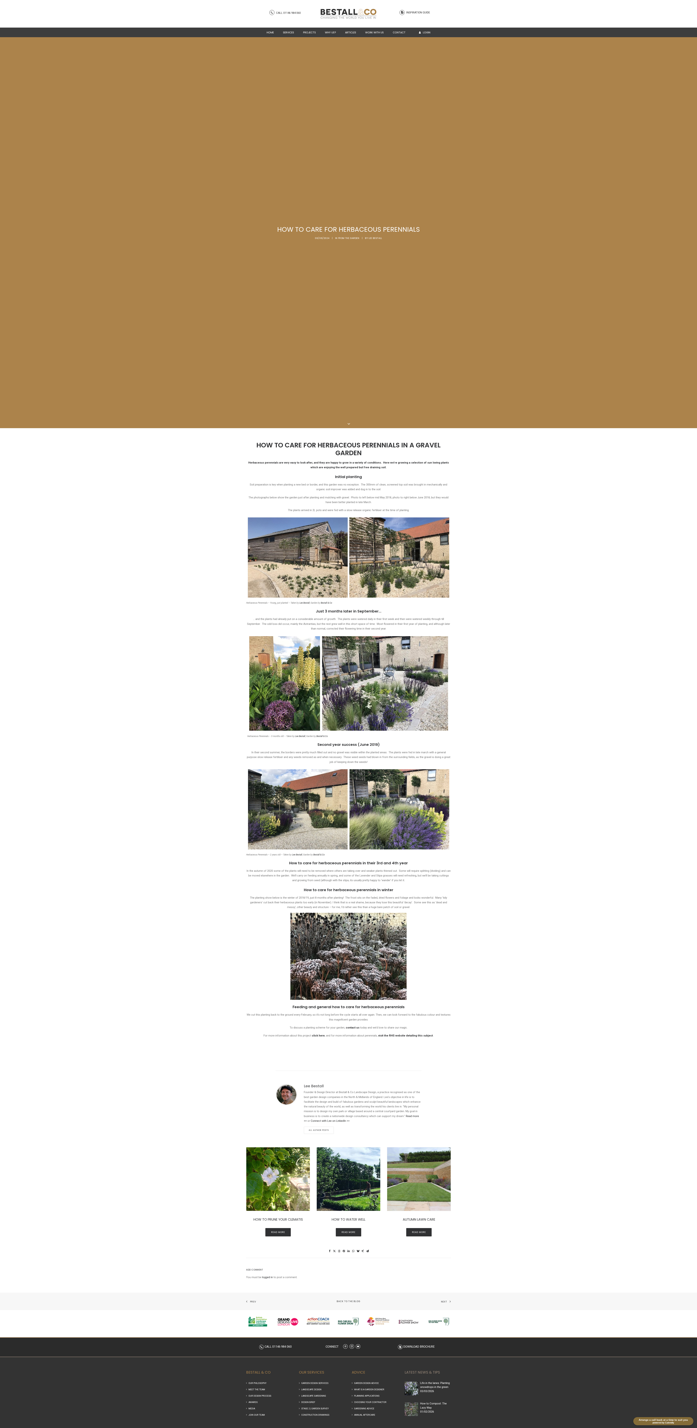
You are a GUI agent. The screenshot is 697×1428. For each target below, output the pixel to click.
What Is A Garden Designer (369, 1389)
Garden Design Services (314, 1383)
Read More (278, 1232)
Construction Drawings (315, 1415)
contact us (352, 1027)
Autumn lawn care (419, 1219)
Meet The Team (256, 1389)
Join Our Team (256, 1415)
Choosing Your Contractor (370, 1402)
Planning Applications (366, 1396)
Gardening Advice (364, 1408)
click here (318, 1035)
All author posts (319, 1130)
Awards (253, 1402)
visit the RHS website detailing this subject (405, 1035)
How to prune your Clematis (278, 1219)
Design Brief (308, 1402)
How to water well (348, 1219)
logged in (267, 1277)
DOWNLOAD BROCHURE (419, 1346)
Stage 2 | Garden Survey (315, 1408)
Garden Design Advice (366, 1383)
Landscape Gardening (313, 1396)
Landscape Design (311, 1389)
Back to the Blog (348, 1301)
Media (251, 1408)
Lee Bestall (375, 238)
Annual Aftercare (364, 1415)
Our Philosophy (257, 1383)
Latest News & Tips (422, 1372)
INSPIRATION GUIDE (417, 12)
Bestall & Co (326, 603)
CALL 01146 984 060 (288, 13)
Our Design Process (259, 1396)
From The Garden (348, 238)
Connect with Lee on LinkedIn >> (330, 1120)
